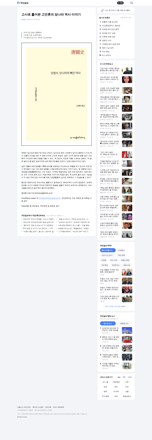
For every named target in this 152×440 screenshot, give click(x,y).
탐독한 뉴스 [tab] (124, 323)
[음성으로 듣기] (77, 25)
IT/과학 (116, 391)
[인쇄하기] (90, 25)
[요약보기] (73, 25)
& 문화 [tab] (104, 260)
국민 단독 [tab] (121, 255)
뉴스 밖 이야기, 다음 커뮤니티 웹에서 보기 (120, 10)
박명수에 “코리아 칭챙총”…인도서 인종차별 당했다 (39, 219)
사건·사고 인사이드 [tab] (108, 255)
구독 (121, 3)
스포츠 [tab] (130, 377)
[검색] (132, 3)
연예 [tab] (124, 377)
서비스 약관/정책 (58, 407)
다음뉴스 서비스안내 (24, 407)
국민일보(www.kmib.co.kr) (49, 198)
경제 (105, 387)
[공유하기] (127, 3)
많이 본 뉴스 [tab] (108, 323)
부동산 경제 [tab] (125, 260)
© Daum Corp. (22, 417)
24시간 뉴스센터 (37, 407)
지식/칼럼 (105, 396)
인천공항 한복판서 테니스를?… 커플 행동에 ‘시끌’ (74, 225)
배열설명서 (127, 396)
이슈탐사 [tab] (121, 250)
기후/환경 (116, 382)
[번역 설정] (81, 25)
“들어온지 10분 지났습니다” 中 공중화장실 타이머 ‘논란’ (39, 225)
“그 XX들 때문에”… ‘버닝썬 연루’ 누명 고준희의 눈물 (74, 231)
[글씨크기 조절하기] (85, 25)
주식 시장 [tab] (113, 260)
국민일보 (24, 3)
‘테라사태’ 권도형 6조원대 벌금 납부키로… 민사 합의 (39, 222)
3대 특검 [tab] (105, 265)
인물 (127, 391)
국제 (127, 387)
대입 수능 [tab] (127, 265)
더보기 (115, 306)
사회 (127, 382)
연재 (116, 396)
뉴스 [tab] (119, 377)
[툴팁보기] (132, 18)
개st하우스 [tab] (115, 265)
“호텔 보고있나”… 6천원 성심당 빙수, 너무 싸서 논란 (74, 219)
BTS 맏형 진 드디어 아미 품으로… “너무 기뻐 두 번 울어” (39, 228)
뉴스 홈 (105, 382)
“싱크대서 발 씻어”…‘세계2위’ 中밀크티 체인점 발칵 (74, 222)
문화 (105, 391)
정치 (116, 387)
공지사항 (48, 407)
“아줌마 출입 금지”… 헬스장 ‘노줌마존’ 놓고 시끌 (39, 231)
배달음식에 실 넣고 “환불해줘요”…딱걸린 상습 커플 (74, 228)
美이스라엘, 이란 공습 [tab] (109, 250)
